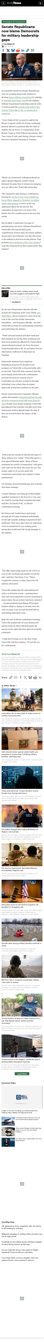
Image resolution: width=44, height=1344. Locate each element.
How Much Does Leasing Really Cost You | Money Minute (29, 1139)
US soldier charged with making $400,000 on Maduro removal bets (20, 830)
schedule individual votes (15, 100)
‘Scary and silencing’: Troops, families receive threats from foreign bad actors (20, 791)
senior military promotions (20, 97)
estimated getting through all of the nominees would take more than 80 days (22, 400)
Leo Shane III (9, 44)
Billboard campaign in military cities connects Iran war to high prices (22, 1235)
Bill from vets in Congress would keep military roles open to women (20, 980)
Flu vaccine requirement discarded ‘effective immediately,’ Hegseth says (19, 869)
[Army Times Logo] (14, 3)
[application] (22, 1097)
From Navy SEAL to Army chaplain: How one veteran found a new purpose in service (20, 1258)
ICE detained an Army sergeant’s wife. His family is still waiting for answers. (21, 1227)
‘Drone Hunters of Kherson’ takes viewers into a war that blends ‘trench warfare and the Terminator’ (21, 1020)
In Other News (8, 685)
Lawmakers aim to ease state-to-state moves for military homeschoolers (21, 714)
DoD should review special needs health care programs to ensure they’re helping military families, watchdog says (20, 754)
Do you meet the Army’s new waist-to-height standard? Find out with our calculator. (20, 1251)
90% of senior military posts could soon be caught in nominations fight (24, 292)
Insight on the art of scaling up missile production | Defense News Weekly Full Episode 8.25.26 (20, 1111)
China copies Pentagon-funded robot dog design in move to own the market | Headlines (28, 1130)
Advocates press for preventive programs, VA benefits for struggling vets (20, 905)
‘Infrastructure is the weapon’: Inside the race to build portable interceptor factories (21, 1060)
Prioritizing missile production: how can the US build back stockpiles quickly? (28, 1118)
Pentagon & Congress (14, 21)
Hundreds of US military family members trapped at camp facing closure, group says (22, 1243)
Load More (22, 1073)
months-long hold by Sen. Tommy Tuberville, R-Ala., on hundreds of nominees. (21, 110)
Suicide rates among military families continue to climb (21, 944)
